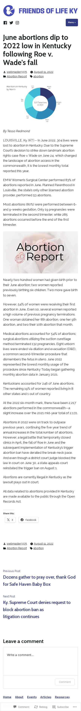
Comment (65, 681)
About (19, 697)
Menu (73, 22)
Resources (62, 697)
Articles (45, 697)
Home (7, 697)
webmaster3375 (17, 71)
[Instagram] (17, 22)
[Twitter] (11, 22)
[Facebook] (5, 22)
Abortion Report (17, 76)
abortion (39, 76)
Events (32, 697)
